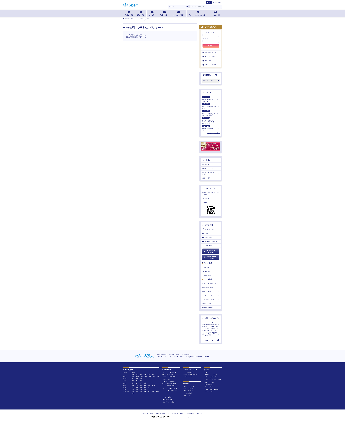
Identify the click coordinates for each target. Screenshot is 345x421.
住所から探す (129, 15)
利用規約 (151, 413)
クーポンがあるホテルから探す (170, 388)
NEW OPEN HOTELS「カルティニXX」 (210, 128)
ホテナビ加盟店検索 (207, 275)
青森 (133, 374)
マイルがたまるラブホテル (169, 383)
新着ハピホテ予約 (188, 390)
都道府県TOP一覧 (210, 75)
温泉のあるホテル (206, 303)
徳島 (137, 389)
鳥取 (141, 387)
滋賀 (145, 385)
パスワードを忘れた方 (211, 56)
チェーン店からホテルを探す (170, 390)
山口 (149, 387)
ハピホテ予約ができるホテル (210, 251)
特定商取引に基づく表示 (178, 413)
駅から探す (140, 15)
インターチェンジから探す (169, 372)
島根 (145, 387)
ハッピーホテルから (211, 318)
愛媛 (141, 389)
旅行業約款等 (190, 413)
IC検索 (206, 233)
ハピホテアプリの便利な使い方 (191, 374)
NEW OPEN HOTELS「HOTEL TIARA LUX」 (210, 99)
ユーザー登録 (217, 3)
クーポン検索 (205, 267)
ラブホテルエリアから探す (212, 241)
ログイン (210, 46)
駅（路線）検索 (209, 237)
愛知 (133, 383)
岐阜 (137, 383)
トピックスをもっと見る (213, 133)
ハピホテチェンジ (209, 382)
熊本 (145, 391)
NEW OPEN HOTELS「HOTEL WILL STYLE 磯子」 (210, 113)
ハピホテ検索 (208, 225)
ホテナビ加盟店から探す (169, 385)
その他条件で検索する (207, 307)
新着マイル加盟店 (188, 388)
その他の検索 (216, 15)
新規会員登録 (208, 60)
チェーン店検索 (206, 271)
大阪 (133, 385)
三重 (145, 383)
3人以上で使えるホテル (208, 299)
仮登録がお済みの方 (210, 64)
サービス (206, 160)
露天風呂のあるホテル (207, 287)
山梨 (137, 378)
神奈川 (137, 376)
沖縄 (133, 393)
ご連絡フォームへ (209, 340)
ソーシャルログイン (210, 52)
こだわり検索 (208, 245)
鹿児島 (157, 391)
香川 (133, 389)
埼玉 (142, 376)
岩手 (145, 374)
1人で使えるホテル (207, 295)
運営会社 (144, 413)
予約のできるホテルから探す (198, 15)
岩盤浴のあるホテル (207, 291)
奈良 (149, 385)
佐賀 (137, 391)
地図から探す (164, 15)
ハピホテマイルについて (208, 168)
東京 (133, 376)
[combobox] (203, 7)
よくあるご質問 (206, 178)
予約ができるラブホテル (169, 381)
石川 (133, 381)
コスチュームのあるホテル (209, 283)
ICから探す (152, 15)
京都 (141, 385)
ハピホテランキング (207, 164)
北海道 (133, 372)
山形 (141, 374)
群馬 (158, 376)
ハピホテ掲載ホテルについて (212, 389)
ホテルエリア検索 (209, 229)
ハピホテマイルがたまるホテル (211, 257)
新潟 (133, 378)
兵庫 (137, 385)
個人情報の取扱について (162, 413)
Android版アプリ (206, 202)
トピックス (207, 92)
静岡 (141, 383)
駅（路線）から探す (168, 374)
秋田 (137, 374)
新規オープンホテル (189, 386)
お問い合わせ (200, 413)
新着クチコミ (187, 395)
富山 (137, 381)
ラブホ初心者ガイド (189, 372)
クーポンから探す (178, 15)
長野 (141, 378)
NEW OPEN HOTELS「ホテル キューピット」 (210, 106)
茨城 (154, 376)
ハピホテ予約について (210, 376)
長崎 (141, 391)
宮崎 (153, 391)
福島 (153, 374)
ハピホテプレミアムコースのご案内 (209, 173)
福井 (141, 381)
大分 (149, 391)
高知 (145, 389)
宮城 (149, 374)
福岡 (133, 391)
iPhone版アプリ (206, 198)
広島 (137, 387)
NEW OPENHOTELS (168, 399)
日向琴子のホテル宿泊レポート (170, 402)
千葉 (146, 376)
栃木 (150, 376)
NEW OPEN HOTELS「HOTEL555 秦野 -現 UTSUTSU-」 (208, 120)
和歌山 (153, 385)
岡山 (133, 387)
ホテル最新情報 (188, 393)
